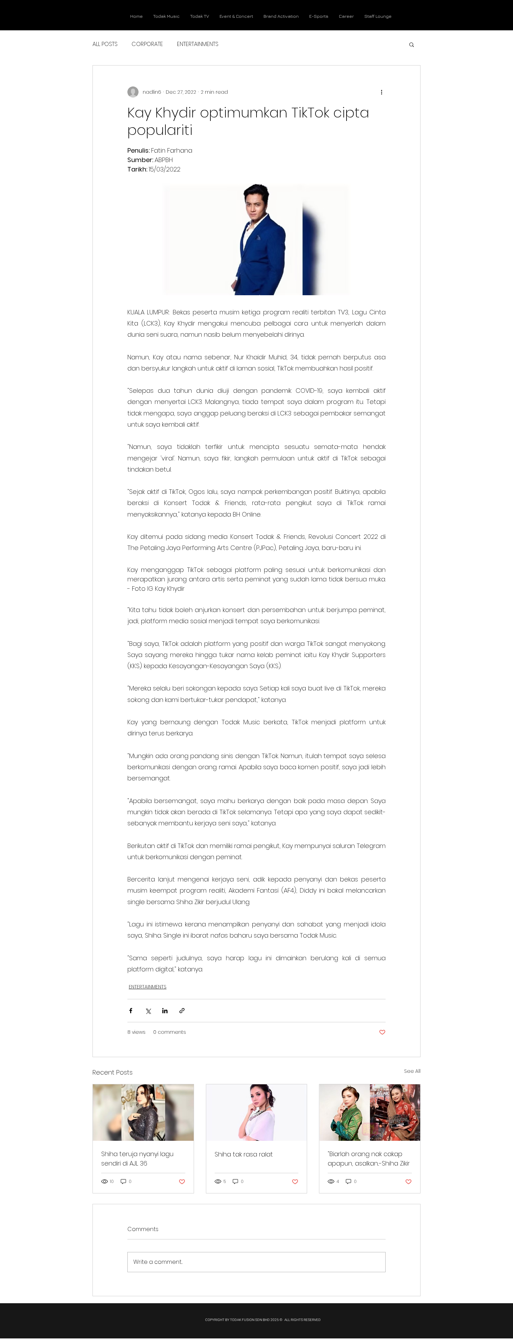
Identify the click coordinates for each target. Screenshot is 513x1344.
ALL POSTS (105, 44)
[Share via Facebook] (130, 1010)
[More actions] (381, 92)
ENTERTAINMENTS (197, 44)
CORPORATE (147, 44)
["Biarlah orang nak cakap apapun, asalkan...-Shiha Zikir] (369, 1112)
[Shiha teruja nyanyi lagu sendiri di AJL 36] (143, 1112)
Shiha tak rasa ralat (244, 1154)
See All (412, 1071)
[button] (411, 44)
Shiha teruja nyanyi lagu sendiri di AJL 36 (137, 1159)
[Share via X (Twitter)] (147, 1010)
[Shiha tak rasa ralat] (256, 1112)
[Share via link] (182, 1010)
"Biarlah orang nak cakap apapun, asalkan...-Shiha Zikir (369, 1159)
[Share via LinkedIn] (165, 1010)
